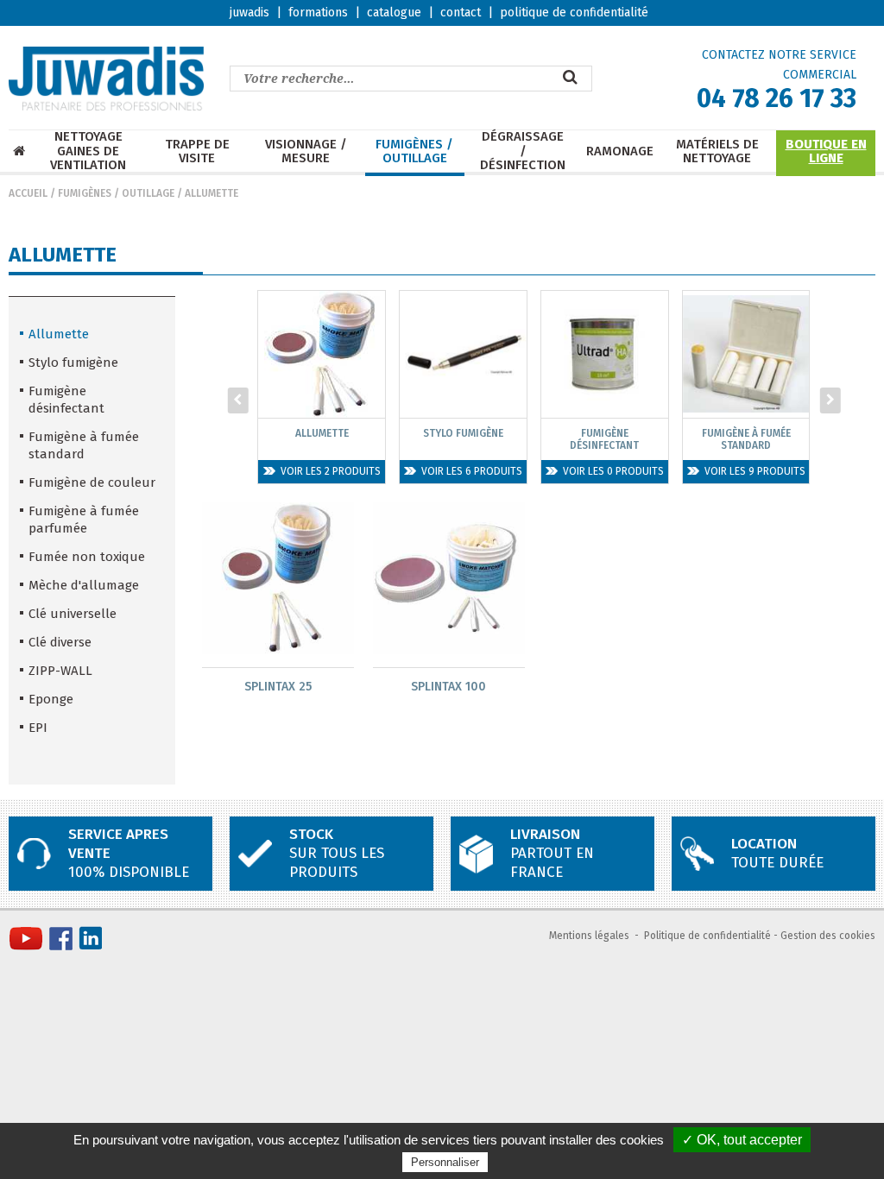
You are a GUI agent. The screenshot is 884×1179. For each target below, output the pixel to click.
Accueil (28, 193)
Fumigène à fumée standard (83, 445)
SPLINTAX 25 (278, 686)
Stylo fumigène (73, 362)
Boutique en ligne (826, 151)
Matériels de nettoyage (717, 151)
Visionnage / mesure (306, 151)
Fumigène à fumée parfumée (83, 519)
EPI (37, 727)
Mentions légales (589, 936)
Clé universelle (72, 613)
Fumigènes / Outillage (414, 151)
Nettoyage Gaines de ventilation (88, 151)
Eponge (50, 699)
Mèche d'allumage (83, 585)
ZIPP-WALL (60, 670)
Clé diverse (60, 642)
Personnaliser (445, 1162)
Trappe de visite (197, 151)
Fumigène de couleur (91, 482)
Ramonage (620, 151)
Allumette (211, 193)
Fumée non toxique (86, 556)
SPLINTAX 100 (448, 686)
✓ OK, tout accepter (742, 1139)
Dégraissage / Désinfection (522, 151)
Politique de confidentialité (707, 936)
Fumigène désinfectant (66, 399)
